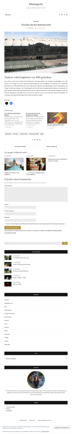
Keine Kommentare (40, 28)
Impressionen (7, 317)
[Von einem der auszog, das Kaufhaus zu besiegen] (36, 120)
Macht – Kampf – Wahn (19, 277)
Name (6, 204)
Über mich (32, 420)
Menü (9, 15)
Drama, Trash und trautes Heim (21, 264)
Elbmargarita (36, 4)
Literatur (6, 327)
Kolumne (6, 320)
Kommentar (8, 185)
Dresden (15, 134)
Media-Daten (23, 420)
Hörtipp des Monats (9, 313)
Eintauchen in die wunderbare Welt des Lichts (57, 160)
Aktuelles (36, 21)
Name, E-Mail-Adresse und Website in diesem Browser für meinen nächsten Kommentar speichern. (35, 224)
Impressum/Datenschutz (44, 420)
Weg (42, 134)
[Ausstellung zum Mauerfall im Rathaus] (15, 120)
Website (7, 217)
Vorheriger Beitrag (20, 146)
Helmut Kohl (23, 134)
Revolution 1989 (33, 134)
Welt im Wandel (17, 284)
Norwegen (7, 334)
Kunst (5, 324)
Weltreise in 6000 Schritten (20, 271)
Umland (6, 341)
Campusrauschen (10, 407)
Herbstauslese (8, 310)
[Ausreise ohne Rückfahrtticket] (57, 118)
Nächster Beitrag (52, 146)
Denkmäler (8, 134)
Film (5, 306)
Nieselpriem (9, 410)
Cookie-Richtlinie (45, 431)
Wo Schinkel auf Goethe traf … (21, 258)
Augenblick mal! (8, 303)
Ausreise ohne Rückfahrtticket (55, 124)
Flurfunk (8, 409)
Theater (6, 337)
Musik (5, 330)
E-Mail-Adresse (9, 211)
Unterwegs (7, 344)
